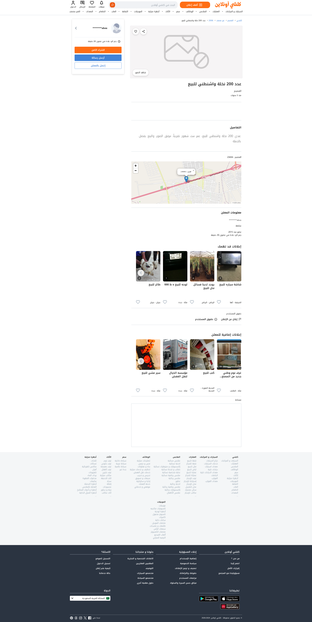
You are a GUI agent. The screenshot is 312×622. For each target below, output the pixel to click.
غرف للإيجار (191, 478)
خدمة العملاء (144, 484)
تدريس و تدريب (143, 475)
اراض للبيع (191, 469)
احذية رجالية (175, 484)
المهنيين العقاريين (144, 563)
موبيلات (162, 506)
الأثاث (167, 11)
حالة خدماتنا (104, 573)
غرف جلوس (106, 464)
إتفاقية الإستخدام (188, 558)
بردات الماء (92, 475)
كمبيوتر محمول (159, 514)
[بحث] (112, 4)
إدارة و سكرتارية (143, 481)
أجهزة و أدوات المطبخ (87, 490)
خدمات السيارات (211, 464)
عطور (178, 481)
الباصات (214, 475)
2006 (211, 20)
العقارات (216, 11)
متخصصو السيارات (145, 573)
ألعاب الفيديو (160, 535)
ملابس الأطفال (173, 493)
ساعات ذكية (160, 520)
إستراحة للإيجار (190, 481)
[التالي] (141, 273)
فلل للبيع (192, 467)
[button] (186, 179)
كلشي (239, 20)
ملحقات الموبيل (159, 523)
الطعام (102, 11)
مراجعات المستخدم (187, 578)
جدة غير (123, 469)
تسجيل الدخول (103, 563)
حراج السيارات (212, 461)
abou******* (235, 220)
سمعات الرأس (160, 529)
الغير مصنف (74, 11)
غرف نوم (107, 461)
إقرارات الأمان (233, 568)
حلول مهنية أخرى (145, 582)
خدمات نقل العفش (142, 472)
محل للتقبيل (190, 487)
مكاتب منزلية (105, 475)
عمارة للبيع (191, 472)
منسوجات (107, 487)
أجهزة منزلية (153, 11)
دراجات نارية (213, 469)
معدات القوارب (211, 481)
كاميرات (162, 517)
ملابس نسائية (174, 461)
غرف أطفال (106, 469)
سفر (178, 11)
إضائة (109, 484)
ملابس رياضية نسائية (171, 475)
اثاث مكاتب (106, 493)
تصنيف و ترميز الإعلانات (185, 568)
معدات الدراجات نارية (209, 472)
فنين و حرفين (144, 464)
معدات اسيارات (211, 467)
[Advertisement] (186, 112)
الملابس (203, 11)
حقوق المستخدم (204, 319)
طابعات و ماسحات (158, 526)
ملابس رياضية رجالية (171, 487)
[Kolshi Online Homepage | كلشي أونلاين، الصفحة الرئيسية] (225, 5)
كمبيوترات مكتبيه (158, 508)
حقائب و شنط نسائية (170, 469)
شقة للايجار (191, 464)
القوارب (215, 478)
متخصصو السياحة (145, 578)
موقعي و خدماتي (142, 487)
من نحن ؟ (235, 558)
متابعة (238, 225)
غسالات (93, 464)
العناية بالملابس (89, 487)
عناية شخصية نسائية (171, 472)
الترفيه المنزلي (159, 538)
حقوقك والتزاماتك (188, 573)
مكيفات (93, 481)
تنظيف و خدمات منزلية (140, 469)
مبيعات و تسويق (142, 478)
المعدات (89, 11)
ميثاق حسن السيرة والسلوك (183, 582)
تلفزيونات (93, 472)
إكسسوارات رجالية (172, 490)
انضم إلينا (235, 563)
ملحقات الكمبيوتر (158, 532)
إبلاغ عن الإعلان (229, 319)
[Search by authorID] (116, 28)
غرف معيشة (106, 467)
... (237, 496)
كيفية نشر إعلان (103, 568)
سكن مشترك (190, 490)
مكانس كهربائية (89, 467)
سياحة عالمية (120, 467)
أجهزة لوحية (160, 511)
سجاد (109, 481)
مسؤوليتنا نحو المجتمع (229, 573)
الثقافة (125, 11)
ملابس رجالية (174, 478)
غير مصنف (220, 20)
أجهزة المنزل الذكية (88, 493)
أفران (94, 469)
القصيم (230, 20)
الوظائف (189, 11)
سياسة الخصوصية (188, 563)
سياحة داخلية (120, 461)
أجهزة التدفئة (90, 484)
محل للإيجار (191, 484)
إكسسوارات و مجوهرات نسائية (167, 467)
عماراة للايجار (190, 475)
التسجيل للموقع (103, 558)
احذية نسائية (174, 464)
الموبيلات (138, 11)
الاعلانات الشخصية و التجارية (140, 558)
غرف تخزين (106, 472)
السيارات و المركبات (234, 11)
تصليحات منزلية (143, 461)
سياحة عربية (121, 464)
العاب (113, 11)
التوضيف (149, 568)
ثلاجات (94, 461)
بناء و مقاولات (144, 467)
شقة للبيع (191, 461)
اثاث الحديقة (106, 478)
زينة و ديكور (106, 490)
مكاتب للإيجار (190, 493)
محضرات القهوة (90, 478)
